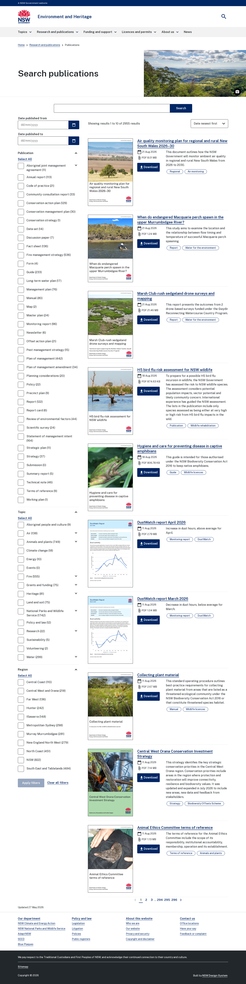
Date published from (32, 118)
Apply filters (31, 783)
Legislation (78, 923)
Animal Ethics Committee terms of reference (175, 827)
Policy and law (82, 918)
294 (160, 900)
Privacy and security (137, 933)
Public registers (81, 939)
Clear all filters (57, 782)
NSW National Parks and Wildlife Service (41, 928)
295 (167, 900)
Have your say (188, 928)
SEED (21, 939)
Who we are (132, 923)
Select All (25, 159)
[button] (24, 32)
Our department (29, 918)
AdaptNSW (24, 933)
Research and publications (44, 45)
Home (21, 45)
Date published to (30, 134)
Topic (22, 512)
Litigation (77, 928)
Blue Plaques (25, 944)
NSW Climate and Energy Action (36, 923)
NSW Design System (214, 975)
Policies (76, 933)
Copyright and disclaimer (140, 939)
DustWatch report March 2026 (162, 599)
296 (174, 900)
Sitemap (23, 966)
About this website (139, 918)
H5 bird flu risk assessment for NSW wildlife (174, 370)
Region (23, 669)
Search (181, 108)
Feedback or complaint (193, 933)
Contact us (187, 918)
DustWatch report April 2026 (161, 522)
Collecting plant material (158, 675)
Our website (133, 928)
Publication (25, 153)
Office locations (189, 923)
